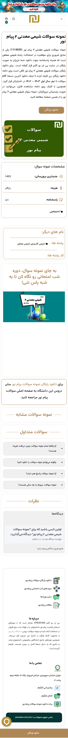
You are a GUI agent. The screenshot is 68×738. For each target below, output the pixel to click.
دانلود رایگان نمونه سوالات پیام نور (34, 384)
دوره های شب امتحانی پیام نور (38, 589)
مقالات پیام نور (45, 605)
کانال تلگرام (46, 696)
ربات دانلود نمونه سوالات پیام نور (37, 704)
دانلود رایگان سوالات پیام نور (38, 580)
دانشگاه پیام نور (15, 631)
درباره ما (34, 618)
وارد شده (41, 539)
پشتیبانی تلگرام (45, 688)
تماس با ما (35, 663)
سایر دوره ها (46, 597)
